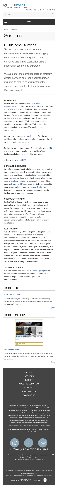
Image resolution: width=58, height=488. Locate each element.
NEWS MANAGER (12, 295)
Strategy (14, 181)
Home (5, 30)
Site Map (41, 10)
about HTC (21, 160)
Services (29, 376)
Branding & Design (19, 184)
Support (29, 380)
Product (29, 372)
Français (51, 10)
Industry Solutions (29, 384)
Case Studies (29, 391)
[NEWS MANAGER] (52, 307)
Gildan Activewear (11, 349)
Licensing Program (40, 271)
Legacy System (37, 187)
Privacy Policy (48, 475)
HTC (50, 148)
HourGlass (30, 136)
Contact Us (30, 10)
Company (29, 388)
